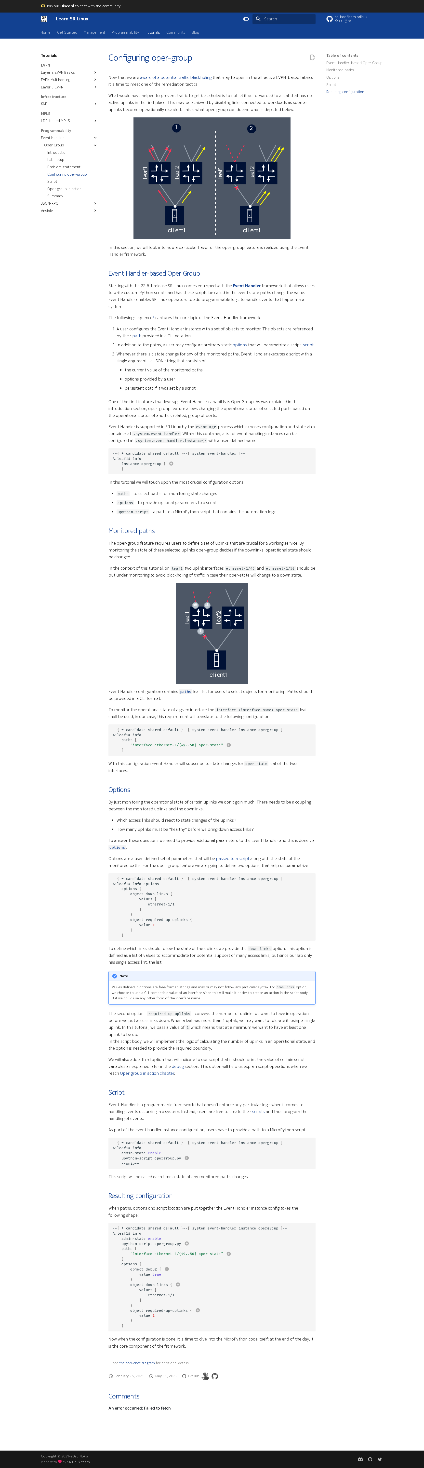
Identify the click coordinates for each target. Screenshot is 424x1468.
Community (176, 32)
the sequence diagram (137, 1363)
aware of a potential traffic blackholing (176, 77)
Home (46, 32)
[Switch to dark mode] (246, 19)
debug (178, 1066)
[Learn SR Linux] (44, 19)
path (136, 336)
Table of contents (342, 55)
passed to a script (232, 858)
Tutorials (153, 32)
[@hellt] (205, 1376)
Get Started (67, 32)
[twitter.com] (380, 1459)
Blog (195, 32)
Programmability (125, 32)
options (240, 345)
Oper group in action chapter (147, 1073)
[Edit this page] (312, 57)
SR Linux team (78, 1462)
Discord (67, 6)
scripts (258, 1112)
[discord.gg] (360, 1459)
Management (94, 32)
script (308, 345)
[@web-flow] (215, 1376)
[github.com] (370, 1459)
